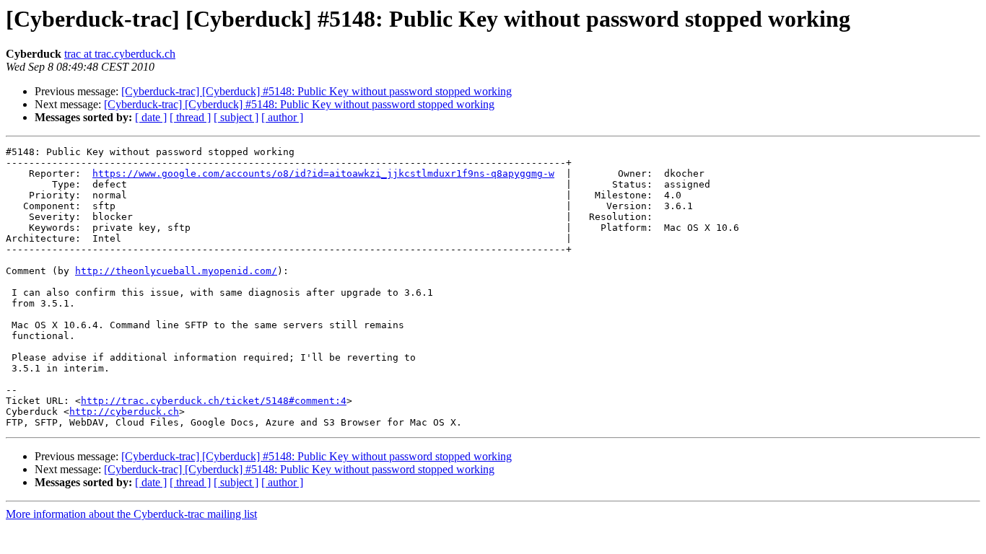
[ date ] (151, 117)
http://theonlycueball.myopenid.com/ (176, 270)
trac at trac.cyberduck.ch (119, 54)
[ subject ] (236, 117)
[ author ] (282, 117)
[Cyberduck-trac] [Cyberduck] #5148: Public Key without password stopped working (316, 91)
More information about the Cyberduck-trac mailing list (131, 514)
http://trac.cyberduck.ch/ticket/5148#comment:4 (213, 400)
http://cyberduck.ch (124, 411)
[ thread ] (190, 117)
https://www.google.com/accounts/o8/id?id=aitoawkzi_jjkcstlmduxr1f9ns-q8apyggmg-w (323, 173)
